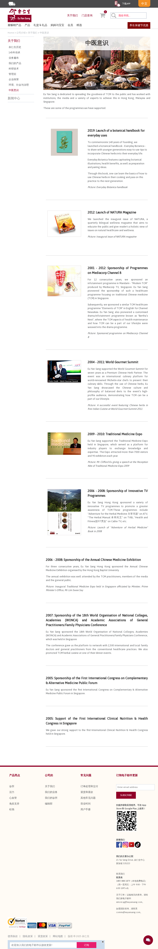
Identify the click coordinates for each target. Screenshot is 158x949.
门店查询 (87, 15)
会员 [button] (70, 25)
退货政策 (43, 936)
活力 (11, 792)
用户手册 (86, 809)
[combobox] (128, 15)
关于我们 (72, 15)
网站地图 (58, 936)
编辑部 (48, 803)
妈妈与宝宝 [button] (57, 25)
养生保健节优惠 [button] (138, 25)
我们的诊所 (51, 797)
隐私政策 (28, 936)
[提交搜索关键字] (113, 15)
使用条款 (13, 936)
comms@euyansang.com (128, 912)
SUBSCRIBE (126, 795)
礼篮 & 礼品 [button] (40, 25)
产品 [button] (27, 25)
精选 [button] (79, 25)
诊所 (11, 786)
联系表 (119, 877)
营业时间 (86, 803)
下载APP (125, 3)
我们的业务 (51, 792)
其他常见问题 (88, 797)
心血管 (13, 797)
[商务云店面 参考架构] (19, 15)
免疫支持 (14, 803)
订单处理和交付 (89, 786)
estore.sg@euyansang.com (129, 902)
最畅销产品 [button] (14, 25)
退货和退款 (87, 792)
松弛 (11, 809)
